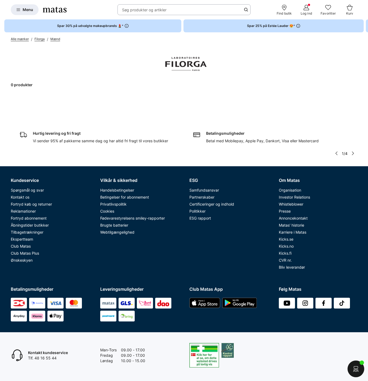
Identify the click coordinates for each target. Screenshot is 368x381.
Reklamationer (23, 211)
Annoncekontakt (293, 218)
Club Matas (21, 246)
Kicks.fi (285, 253)
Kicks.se (286, 239)
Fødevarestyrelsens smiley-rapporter (132, 218)
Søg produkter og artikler (144, 10)
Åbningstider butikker (30, 225)
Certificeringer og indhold (211, 204)
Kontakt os (20, 197)
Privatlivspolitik (113, 204)
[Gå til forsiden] (55, 9)
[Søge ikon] (246, 9)
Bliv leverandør (292, 267)
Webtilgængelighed (117, 232)
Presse (285, 211)
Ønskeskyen (22, 260)
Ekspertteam (22, 239)
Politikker (197, 211)
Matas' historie (291, 225)
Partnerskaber (201, 197)
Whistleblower (291, 204)
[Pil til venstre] (336, 153)
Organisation (290, 190)
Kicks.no (286, 246)
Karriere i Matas (292, 232)
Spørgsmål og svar (27, 190)
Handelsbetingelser (117, 190)
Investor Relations (294, 197)
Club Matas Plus (25, 253)
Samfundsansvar (204, 190)
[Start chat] (356, 369)
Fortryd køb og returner (31, 204)
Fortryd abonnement (29, 218)
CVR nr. (285, 260)
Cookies (107, 211)
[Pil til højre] (363, 26)
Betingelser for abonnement (124, 197)
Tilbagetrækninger (27, 232)
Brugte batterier (114, 225)
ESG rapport (200, 218)
